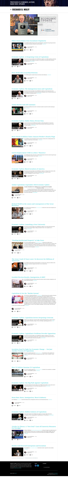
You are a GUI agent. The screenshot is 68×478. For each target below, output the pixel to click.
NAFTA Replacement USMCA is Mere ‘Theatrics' (29, 153)
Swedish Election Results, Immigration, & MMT (28, 277)
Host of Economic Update (34, 24)
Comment (14, 66)
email (16, 473)
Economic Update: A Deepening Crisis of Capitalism (30, 57)
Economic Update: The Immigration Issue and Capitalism (32, 89)
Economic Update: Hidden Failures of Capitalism (29, 412)
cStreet (56, 474)
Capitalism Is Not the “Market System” (25, 293)
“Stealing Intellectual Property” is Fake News (28, 240)
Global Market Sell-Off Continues (23, 105)
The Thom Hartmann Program (36, 430)
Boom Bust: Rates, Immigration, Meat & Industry (29, 397)
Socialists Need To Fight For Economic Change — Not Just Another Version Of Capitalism (32, 350)
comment (27, 270)
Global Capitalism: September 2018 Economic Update (30, 185)
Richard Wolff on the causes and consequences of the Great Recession (33, 204)
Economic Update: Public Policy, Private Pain (28, 121)
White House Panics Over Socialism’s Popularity (29, 41)
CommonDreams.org (39, 242)
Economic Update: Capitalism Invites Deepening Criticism (32, 317)
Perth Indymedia (39, 207)
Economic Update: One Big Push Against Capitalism (30, 383)
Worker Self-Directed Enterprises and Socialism (29, 446)
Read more (49, 74)
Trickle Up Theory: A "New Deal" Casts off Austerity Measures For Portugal (34, 427)
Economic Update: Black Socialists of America (28, 169)
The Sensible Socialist (33, 447)
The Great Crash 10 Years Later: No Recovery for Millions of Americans (33, 260)
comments (27, 49)
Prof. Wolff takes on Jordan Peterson (25, 73)
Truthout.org (39, 295)
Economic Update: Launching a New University (28, 224)
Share (32, 49)
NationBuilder (55, 473)
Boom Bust (19, 399)
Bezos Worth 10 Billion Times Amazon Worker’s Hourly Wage (33, 136)
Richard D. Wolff (20, 9)
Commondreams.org (39, 369)
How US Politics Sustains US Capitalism (26, 367)
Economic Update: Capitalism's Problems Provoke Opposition (34, 333)
